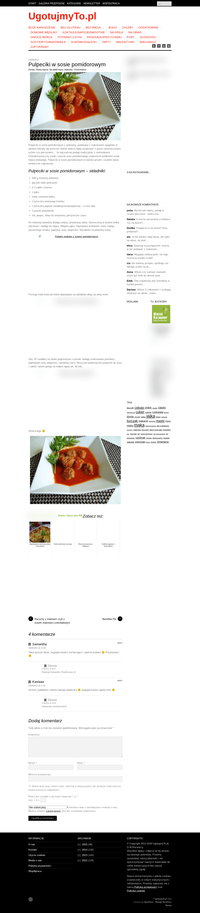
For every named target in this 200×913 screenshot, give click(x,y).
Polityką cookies (136, 890)
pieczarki (145, 430)
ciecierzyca (131, 412)
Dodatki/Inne (148, 27)
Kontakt (32, 849)
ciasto (162, 407)
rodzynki (133, 434)
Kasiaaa (38, 682)
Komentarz (34, 734)
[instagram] (164, 46)
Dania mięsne (42, 69)
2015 (84, 844)
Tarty (106, 42)
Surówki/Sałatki (84, 42)
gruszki (137, 417)
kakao (158, 417)
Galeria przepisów (51, 3)
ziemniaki (140, 442)
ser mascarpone (159, 434)
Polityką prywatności (145, 887)
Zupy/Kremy (39, 46)
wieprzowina (157, 438)
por (128, 434)
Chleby (127, 27)
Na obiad (135, 32)
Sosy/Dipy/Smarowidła (48, 42)
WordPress (148, 902)
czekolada (157, 412)
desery (166, 412)
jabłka (143, 417)
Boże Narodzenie (41, 27)
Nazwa (32, 763)
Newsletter (91, 3)
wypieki (166, 438)
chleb (148, 407)
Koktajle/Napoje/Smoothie (84, 32)
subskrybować (53, 811)
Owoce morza (41, 37)
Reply (119, 643)
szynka (149, 438)
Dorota (31, 69)
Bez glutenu (71, 27)
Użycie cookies (36, 855)
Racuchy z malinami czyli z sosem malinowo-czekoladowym (50, 620)
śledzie (153, 442)
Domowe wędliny (43, 32)
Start (32, 3)
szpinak (140, 437)
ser (138, 434)
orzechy (130, 430)
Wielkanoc (148, 42)
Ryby (131, 37)
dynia (130, 416)
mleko (130, 425)
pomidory (167, 430)
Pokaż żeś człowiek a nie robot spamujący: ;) (52, 796)
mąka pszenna (150, 426)
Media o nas (35, 860)
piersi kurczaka (155, 430)
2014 (84, 849)
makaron (143, 420)
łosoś (148, 442)
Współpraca (111, 3)
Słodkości (148, 37)
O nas (31, 844)
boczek (130, 408)
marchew (152, 421)
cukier (140, 412)
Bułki (113, 27)
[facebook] (159, 46)
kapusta (164, 417)
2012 (84, 860)
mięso (60, 69)
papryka (137, 430)
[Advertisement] (75, 586)
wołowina (68, 69)
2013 (84, 855)
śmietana (163, 441)
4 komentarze (80, 69)
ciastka (154, 408)
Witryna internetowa (39, 774)
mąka (139, 425)
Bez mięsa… (95, 27)
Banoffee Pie (111, 618)
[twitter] (154, 46)
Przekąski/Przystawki (104, 37)
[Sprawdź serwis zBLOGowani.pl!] (161, 361)
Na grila (116, 32)
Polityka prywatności (39, 865)
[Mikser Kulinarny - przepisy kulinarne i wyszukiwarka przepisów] (161, 322)
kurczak (132, 420)
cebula (139, 407)
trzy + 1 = (34, 800)
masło (160, 420)
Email (81, 763)
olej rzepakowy (163, 426)
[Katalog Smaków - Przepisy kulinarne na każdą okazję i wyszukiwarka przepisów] (161, 387)
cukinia (148, 412)
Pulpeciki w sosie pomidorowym (67, 64)
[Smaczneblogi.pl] (161, 326)
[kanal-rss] (169, 46)
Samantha (39, 644)
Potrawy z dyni (70, 37)
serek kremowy (147, 434)
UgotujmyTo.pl (161, 899)
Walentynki (125, 42)
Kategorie (74, 3)
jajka (150, 416)
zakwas (130, 442)
